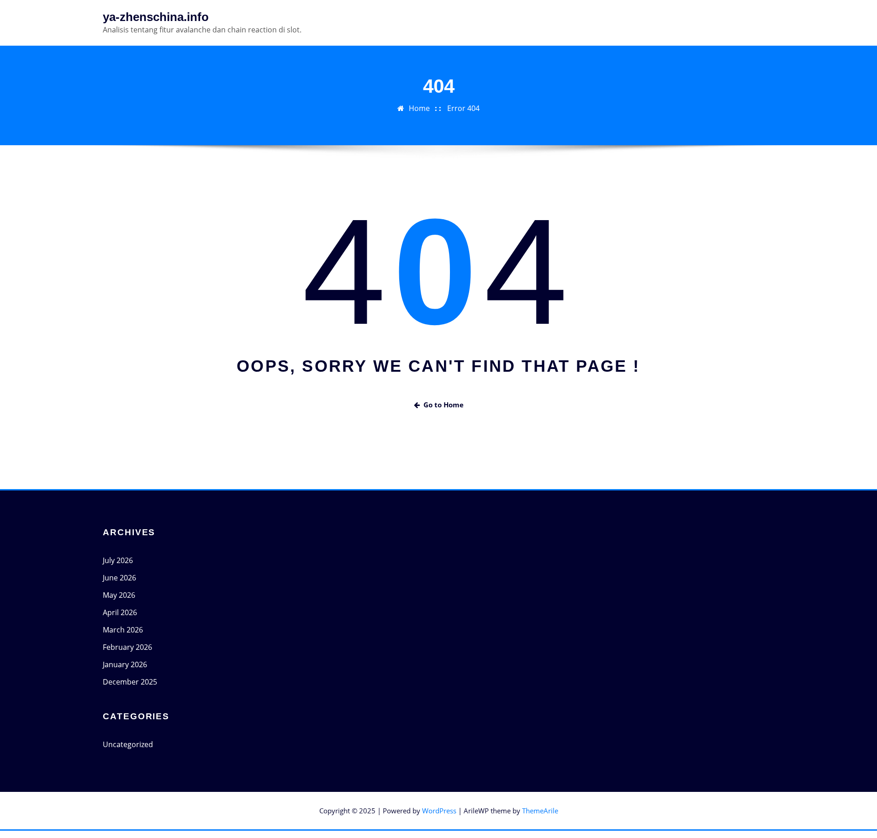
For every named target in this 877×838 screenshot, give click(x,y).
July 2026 (118, 560)
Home (419, 108)
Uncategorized (128, 744)
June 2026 (119, 578)
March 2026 (123, 630)
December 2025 (130, 682)
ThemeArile (540, 810)
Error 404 (463, 108)
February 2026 (127, 647)
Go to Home (443, 404)
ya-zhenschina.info (156, 17)
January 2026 (125, 664)
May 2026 (119, 595)
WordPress (439, 810)
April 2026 (120, 612)
